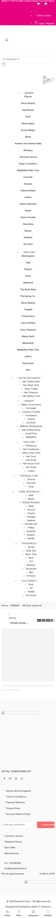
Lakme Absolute (28, 204)
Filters (19, 915)
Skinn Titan (31, 554)
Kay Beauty (28, 110)
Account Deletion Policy (18, 814)
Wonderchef (31, 524)
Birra (31, 558)
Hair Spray (31, 467)
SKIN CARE (29, 252)
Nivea (28, 137)
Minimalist (28, 343)
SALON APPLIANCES (29, 378)
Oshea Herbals (28, 190)
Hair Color (31, 456)
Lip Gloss (31, 422)
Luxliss (31, 471)
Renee (28, 210)
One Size (28, 244)
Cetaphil (28, 309)
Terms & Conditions (16, 796)
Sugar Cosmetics (28, 163)
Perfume (31, 576)
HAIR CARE (29, 442)
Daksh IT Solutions (41, 906)
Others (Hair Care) (31, 453)
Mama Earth (28, 336)
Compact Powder (31, 412)
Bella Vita (31, 550)
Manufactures (12, 853)
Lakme (28, 197)
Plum (28, 276)
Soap (31, 486)
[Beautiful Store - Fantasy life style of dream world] (16, 45)
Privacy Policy (13, 808)
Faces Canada (28, 217)
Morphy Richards (31, 502)
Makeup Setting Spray (31, 426)
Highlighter (31, 437)
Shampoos (31, 445)
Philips (31, 527)
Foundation (31, 415)
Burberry (31, 565)
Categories (33, 915)
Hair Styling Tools (31, 396)
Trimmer (31, 479)
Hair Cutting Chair (31, 381)
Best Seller (10, 847)
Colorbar (28, 177)
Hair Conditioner (31, 449)
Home (5, 605)
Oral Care (31, 483)
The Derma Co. (28, 296)
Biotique (28, 150)
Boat (31, 584)
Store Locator (44, 15)
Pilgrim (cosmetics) (31, 404)
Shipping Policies (13, 842)
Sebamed (28, 282)
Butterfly (31, 531)
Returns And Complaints (18, 791)
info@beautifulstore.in (15, 868)
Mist (31, 572)
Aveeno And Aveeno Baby (28, 143)
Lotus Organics (28, 329)
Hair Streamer (31, 392)
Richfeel (28, 237)
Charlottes (28, 224)
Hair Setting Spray (31, 430)
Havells (31, 538)
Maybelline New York (28, 170)
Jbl (31, 588)
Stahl (31, 495)
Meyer (31, 499)
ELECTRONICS (29, 581)
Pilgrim (28, 96)
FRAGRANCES (29, 543)
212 (31, 561)
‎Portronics (31, 595)
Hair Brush (31, 460)
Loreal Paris (31, 433)
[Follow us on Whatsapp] (22, 778)
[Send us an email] (10, 778)
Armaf (31, 547)
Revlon (28, 231)
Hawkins (31, 520)
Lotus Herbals (28, 323)
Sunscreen (28, 363)
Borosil (31, 509)
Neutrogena (28, 123)
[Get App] (39, 4)
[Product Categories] (44, 77)
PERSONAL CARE (29, 476)
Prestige (31, 517)
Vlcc (28, 370)
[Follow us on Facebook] (4, 778)
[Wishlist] (52, 80)
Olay (28, 262)
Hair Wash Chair (31, 385)
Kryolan (28, 184)
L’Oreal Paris (28, 316)
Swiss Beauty (28, 103)
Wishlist (47, 915)
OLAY (28, 117)
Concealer (31, 408)
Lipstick (31, 419)
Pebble (31, 591)
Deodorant (31, 568)
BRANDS (29, 93)
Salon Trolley (31, 389)
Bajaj (31, 506)
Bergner (31, 535)
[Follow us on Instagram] (16, 778)
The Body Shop (28, 289)
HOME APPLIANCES (29, 491)
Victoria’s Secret (28, 157)
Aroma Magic (28, 130)
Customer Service (14, 836)
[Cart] (48, 80)
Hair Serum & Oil (31, 463)
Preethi (31, 513)
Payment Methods (15, 802)
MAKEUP (29, 401)
